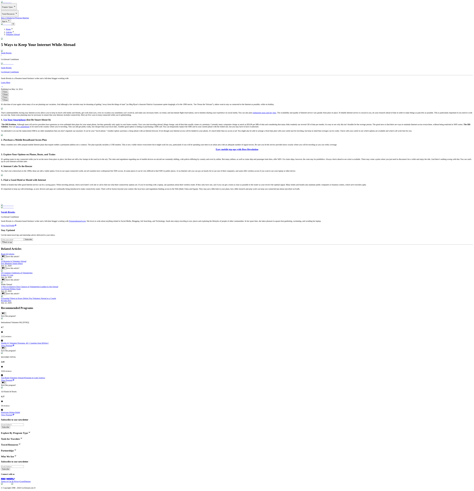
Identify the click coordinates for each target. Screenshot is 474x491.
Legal (22, 481)
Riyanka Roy (6, 301)
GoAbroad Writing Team (10, 289)
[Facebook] (2, 479)
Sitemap (27, 481)
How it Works (6, 18)
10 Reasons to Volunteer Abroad (13, 261)
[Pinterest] (10, 479)
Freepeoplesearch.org (77, 221)
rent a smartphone (23, 127)
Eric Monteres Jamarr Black (12, 263)
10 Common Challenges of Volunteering (16, 273)
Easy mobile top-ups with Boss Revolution (237, 149)
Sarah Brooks (6, 53)
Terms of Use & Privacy (10, 481)
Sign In (5, 21)
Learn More (5, 82)
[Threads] (4, 479)
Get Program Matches (20, 18)
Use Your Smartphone (14, 119)
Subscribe (28, 239)
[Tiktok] (14, 479)
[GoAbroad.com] (6, 2)
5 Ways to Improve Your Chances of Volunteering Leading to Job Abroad (29, 287)
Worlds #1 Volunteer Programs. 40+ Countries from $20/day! (25, 343)
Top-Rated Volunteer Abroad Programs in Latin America (23, 378)
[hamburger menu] (13, 24)
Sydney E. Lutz (7, 275)
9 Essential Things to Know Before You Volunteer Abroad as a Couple (28, 298)
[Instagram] (6, 479)
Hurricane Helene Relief (10, 412)
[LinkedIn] (12, 479)
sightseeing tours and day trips (264, 113)
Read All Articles (7, 254)
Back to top (8, 242)
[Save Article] (3, 256)
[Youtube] (8, 479)
